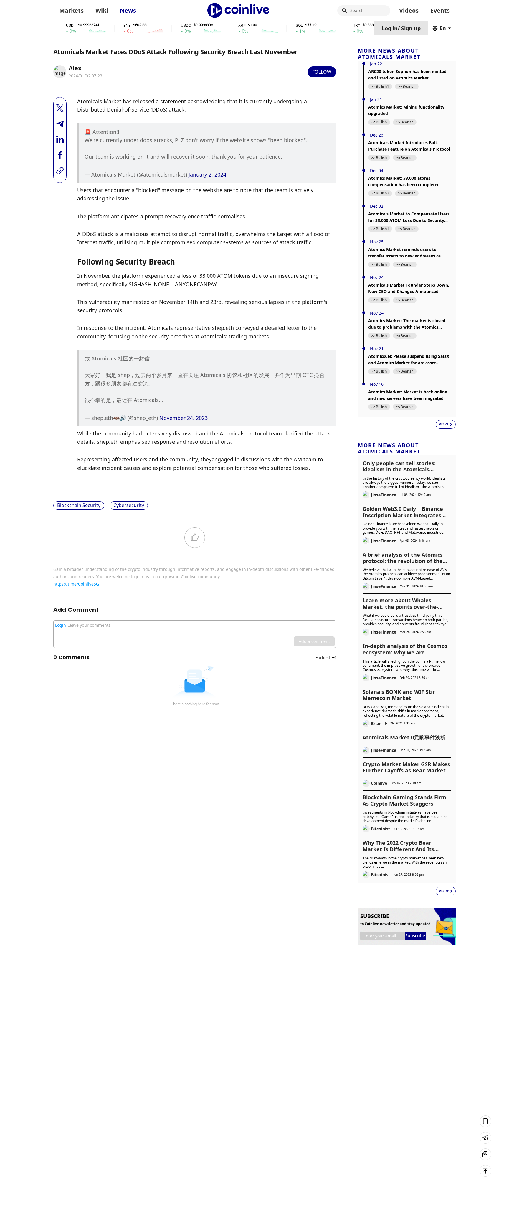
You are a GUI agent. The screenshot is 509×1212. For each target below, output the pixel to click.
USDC (168, 26)
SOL (281, 26)
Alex (75, 68)
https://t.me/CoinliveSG (76, 584)
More (443, 424)
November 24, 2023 (183, 417)
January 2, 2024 (207, 174)
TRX (339, 26)
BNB (109, 26)
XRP (224, 26)
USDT (53, 26)
